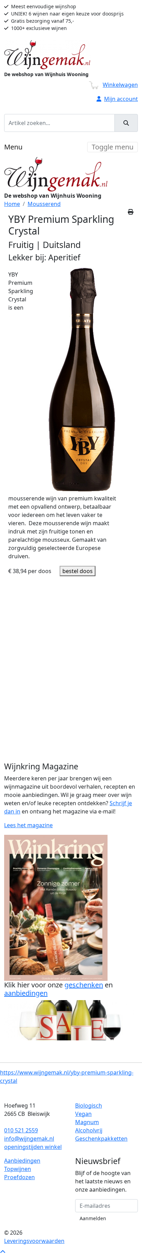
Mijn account (121, 99)
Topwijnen (17, 1169)
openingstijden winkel (33, 1147)
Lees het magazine (28, 825)
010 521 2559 (21, 1130)
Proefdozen (19, 1177)
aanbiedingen (26, 993)
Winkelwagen (120, 85)
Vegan (83, 1114)
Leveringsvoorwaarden (34, 1241)
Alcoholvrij (88, 1130)
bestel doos (77, 571)
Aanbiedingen (22, 1160)
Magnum (87, 1122)
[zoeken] (126, 122)
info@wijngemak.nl (29, 1138)
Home (12, 204)
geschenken (83, 984)
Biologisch (88, 1105)
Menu (13, 147)
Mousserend (44, 204)
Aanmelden (93, 1218)
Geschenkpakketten (101, 1138)
